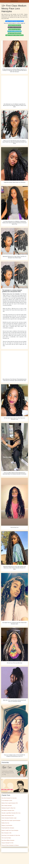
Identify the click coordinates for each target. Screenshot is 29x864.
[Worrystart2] (14, 785)
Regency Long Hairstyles (7, 825)
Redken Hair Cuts (5, 822)
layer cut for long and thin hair (14, 33)
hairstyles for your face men (14, 29)
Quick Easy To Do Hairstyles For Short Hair (11, 835)
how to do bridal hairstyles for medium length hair (14, 23)
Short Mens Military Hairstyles (8, 840)
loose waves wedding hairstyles (14, 31)
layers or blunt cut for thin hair (14, 27)
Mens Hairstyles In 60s (6, 832)
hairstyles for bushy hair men (14, 25)
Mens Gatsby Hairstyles (7, 805)
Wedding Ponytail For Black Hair (8, 808)
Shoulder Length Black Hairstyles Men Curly (11, 813)
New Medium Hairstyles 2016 (8, 810)
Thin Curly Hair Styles (6, 837)
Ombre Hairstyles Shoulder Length (9, 817)
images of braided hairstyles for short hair (14, 21)
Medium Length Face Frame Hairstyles (10, 830)
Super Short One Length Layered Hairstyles (11, 820)
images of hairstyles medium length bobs (14, 35)
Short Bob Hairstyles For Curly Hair (9, 798)
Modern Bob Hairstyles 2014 (8, 815)
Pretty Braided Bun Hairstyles (8, 827)
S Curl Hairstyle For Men (7, 800)
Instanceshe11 (14, 1)
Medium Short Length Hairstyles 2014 (10, 803)
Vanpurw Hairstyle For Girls (7, 842)
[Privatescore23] (14, 770)
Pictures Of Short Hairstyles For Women (10, 845)
